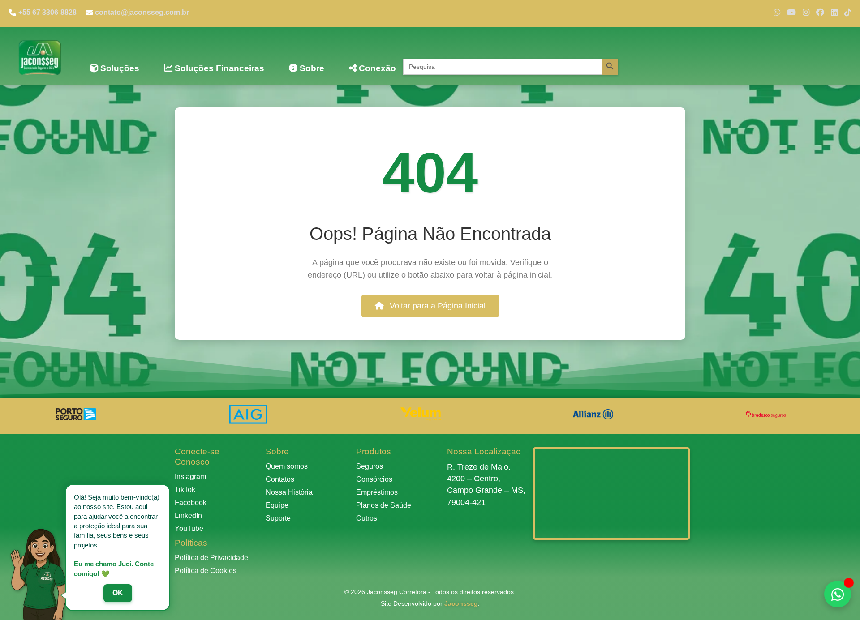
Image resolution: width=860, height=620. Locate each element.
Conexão (376, 68)
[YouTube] (791, 12)
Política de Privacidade (211, 557)
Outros (366, 518)
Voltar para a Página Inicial (436, 305)
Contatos (280, 479)
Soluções (118, 68)
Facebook (190, 502)
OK (117, 593)
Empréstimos (377, 492)
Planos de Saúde (383, 505)
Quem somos (287, 466)
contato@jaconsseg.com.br (142, 12)
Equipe (277, 505)
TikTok (185, 489)
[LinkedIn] (834, 12)
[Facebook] (820, 12)
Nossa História (289, 492)
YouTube (189, 528)
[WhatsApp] (777, 12)
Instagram (190, 476)
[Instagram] (806, 12)
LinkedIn (188, 515)
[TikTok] (847, 12)
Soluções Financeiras (218, 68)
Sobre (310, 68)
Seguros (369, 466)
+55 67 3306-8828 (47, 12)
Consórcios (374, 479)
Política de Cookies (205, 570)
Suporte (278, 518)
